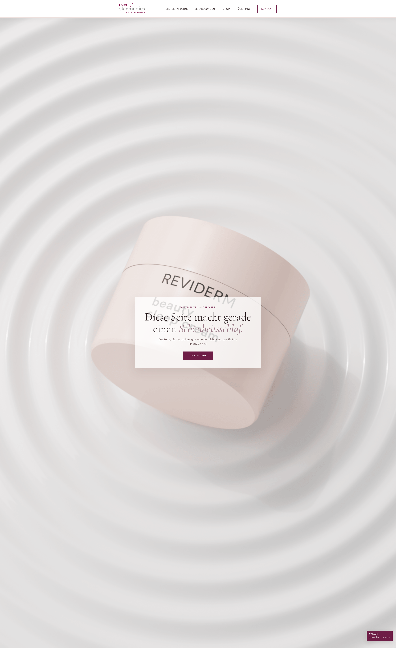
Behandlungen (205, 9)
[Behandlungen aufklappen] (216, 9)
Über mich (244, 9)
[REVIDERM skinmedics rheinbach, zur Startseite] (132, 9)
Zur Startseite (198, 355)
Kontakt (267, 9)
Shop (226, 9)
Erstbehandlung (177, 9)
